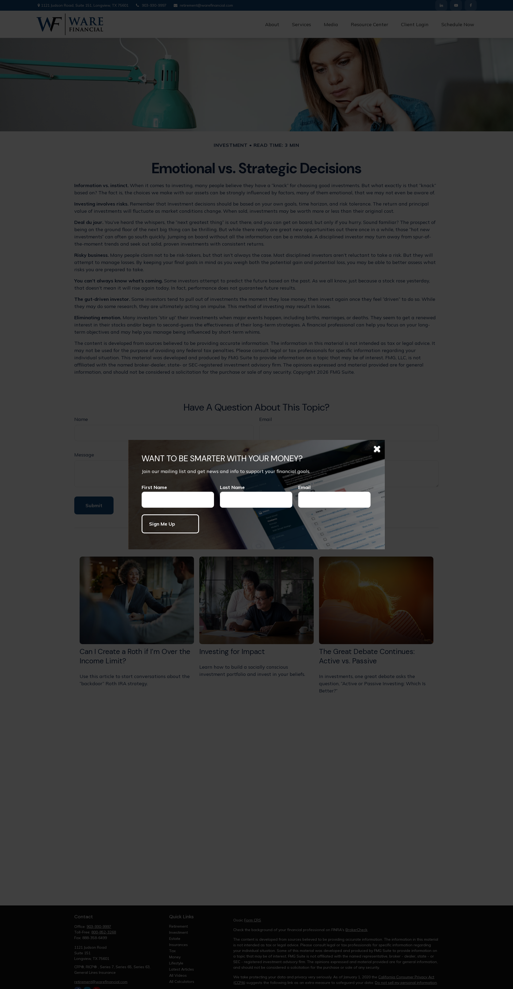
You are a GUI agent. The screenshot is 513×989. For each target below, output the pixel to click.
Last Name (232, 487)
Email (304, 487)
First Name (154, 487)
